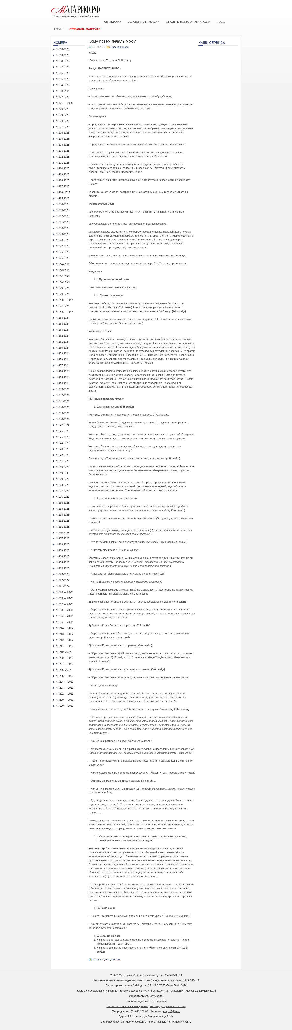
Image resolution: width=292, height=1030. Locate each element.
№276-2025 (62, 252)
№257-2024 (62, 365)
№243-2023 (62, 449)
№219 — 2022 (64, 598)
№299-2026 (62, 114)
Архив (58, 29)
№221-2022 (62, 586)
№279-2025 (62, 234)
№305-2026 (62, 79)
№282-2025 (62, 216)
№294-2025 (62, 144)
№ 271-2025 (63, 276)
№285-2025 (62, 198)
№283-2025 (62, 210)
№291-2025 (62, 162)
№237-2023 (62, 490)
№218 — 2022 (64, 610)
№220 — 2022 (64, 592)
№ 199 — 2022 (64, 705)
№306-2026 (62, 73)
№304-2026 (62, 85)
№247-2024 (62, 425)
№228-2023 (62, 550)
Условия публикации (143, 21)
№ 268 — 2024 (64, 299)
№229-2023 (62, 544)
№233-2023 (62, 514)
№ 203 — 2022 (64, 687)
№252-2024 (62, 395)
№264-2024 (62, 323)
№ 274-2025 (63, 264)
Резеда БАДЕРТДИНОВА (107, 959)
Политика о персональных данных (127, 1006)
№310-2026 (62, 49)
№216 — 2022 (64, 616)
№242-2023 (62, 455)
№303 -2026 (63, 91)
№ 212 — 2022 (64, 640)
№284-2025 (62, 204)
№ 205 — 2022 (64, 675)
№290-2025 (62, 168)
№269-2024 (62, 293)
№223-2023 (62, 574)
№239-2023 (62, 478)
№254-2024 (62, 383)
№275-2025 (62, 258)
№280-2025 (62, 228)
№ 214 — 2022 (64, 628)
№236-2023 (62, 496)
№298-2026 (62, 120)
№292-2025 (62, 156)
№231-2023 (62, 526)
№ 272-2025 (63, 281)
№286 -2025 (63, 192)
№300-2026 (62, 108)
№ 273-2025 (63, 270)
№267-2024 (62, 305)
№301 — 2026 (64, 102)
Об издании (112, 21)
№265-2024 (62, 317)
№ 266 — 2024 (64, 311)
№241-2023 (62, 461)
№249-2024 (62, 413)
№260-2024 (62, 347)
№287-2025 (62, 186)
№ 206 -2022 (63, 669)
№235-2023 (62, 502)
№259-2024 (62, 353)
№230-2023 (62, 532)
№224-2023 (62, 568)
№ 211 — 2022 (64, 645)
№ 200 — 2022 (64, 699)
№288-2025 (62, 180)
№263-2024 (62, 329)
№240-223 (62, 472)
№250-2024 (62, 407)
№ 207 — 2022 (64, 663)
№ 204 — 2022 (64, 681)
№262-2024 (62, 335)
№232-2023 (62, 520)
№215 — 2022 (64, 622)
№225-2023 (62, 562)
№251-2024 (62, 401)
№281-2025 (62, 222)
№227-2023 (62, 538)
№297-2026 (62, 126)
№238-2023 (62, 484)
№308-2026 (62, 61)
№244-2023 (62, 443)
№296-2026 (62, 132)
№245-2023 (62, 437)
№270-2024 (62, 287)
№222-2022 (62, 580)
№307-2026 (62, 67)
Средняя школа (120, 47)
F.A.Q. (221, 21)
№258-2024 (62, 359)
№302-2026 (62, 96)
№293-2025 (62, 150)
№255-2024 (62, 377)
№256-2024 (62, 371)
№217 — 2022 (64, 604)
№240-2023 (62, 466)
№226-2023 (62, 556)
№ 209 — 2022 (64, 657)
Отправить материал (84, 29)
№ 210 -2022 (63, 651)
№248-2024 (62, 419)
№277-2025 (62, 246)
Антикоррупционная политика (168, 1006)
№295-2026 (62, 138)
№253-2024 (62, 389)
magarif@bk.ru (171, 1011)
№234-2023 (62, 508)
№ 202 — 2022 (64, 693)
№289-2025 (62, 174)
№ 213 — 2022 (64, 634)
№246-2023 (62, 431)
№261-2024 (62, 341)
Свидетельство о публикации (188, 21)
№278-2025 (62, 240)
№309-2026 (62, 55)
